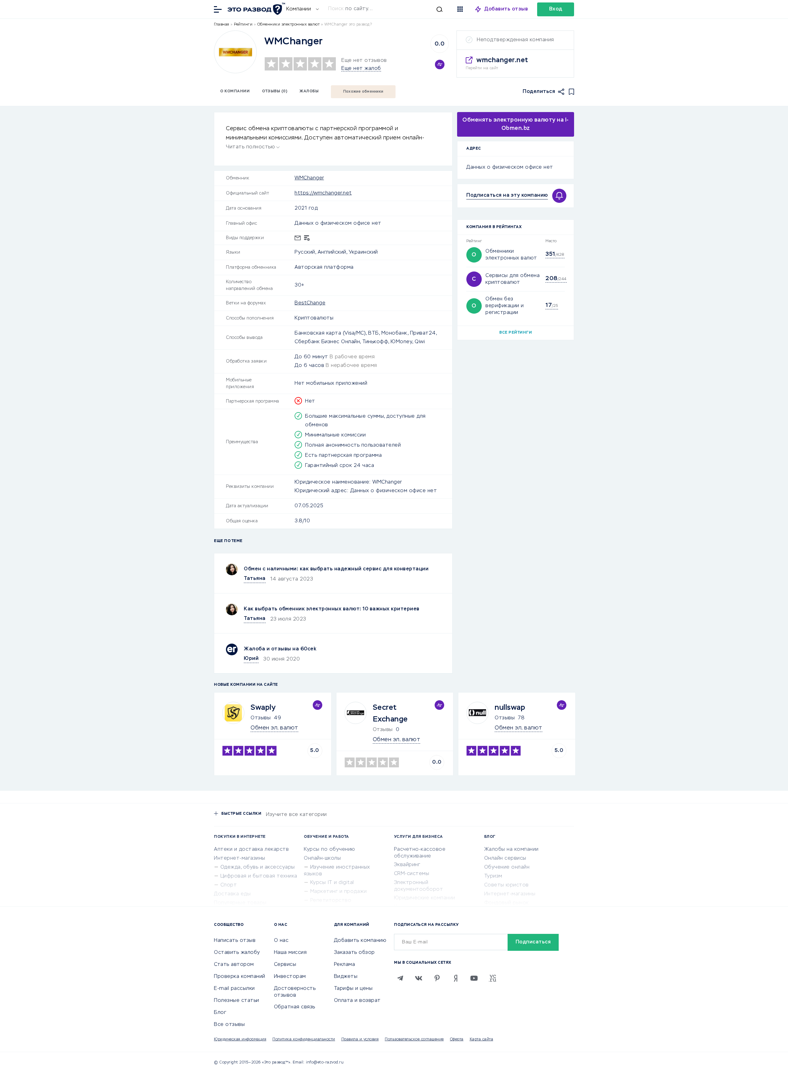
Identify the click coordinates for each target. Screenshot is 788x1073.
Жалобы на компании (511, 849)
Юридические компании (424, 898)
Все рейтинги (515, 333)
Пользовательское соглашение (414, 1039)
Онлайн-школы (322, 858)
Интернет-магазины (239, 858)
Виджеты (346, 976)
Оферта (457, 1039)
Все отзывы (229, 1024)
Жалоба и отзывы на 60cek (280, 649)
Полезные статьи (236, 1000)
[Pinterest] (437, 978)
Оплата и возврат (357, 1000)
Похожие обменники (363, 92)
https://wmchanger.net (323, 193)
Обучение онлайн (507, 867)
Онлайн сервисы (505, 858)
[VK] (418, 978)
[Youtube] (474, 978)
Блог (220, 1012)
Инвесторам (290, 976)
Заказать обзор (354, 952)
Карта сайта (481, 1039)
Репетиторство (331, 900)
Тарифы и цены (353, 988)
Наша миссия (290, 952)
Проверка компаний (239, 976)
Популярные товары (240, 903)
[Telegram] (400, 978)
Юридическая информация (240, 1039)
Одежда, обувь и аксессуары (257, 867)
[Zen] (455, 978)
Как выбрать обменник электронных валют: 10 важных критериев (332, 609)
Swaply (263, 707)
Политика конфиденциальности (303, 1039)
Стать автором (234, 964)
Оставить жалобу (237, 952)
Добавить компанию (360, 940)
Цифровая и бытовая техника (258, 876)
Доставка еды (232, 894)
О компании (235, 91)
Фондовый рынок (506, 903)
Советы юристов (506, 885)
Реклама (344, 964)
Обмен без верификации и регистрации (504, 306)
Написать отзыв (234, 940)
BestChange (310, 303)
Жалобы (309, 91)
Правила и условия (360, 1039)
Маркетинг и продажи (338, 891)
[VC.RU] (492, 978)
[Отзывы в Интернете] (255, 9)
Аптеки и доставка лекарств (251, 849)
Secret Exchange (390, 713)
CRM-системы (411, 873)
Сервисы (285, 964)
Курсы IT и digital (332, 882)
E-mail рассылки (234, 988)
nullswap (510, 707)
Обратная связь (294, 1007)
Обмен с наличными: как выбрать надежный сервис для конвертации (336, 569)
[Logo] (235, 51)
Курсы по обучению (329, 849)
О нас (281, 940)
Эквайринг (407, 864)
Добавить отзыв (506, 9)
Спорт (228, 885)
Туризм (493, 876)
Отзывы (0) (274, 91)
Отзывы (261, 718)
